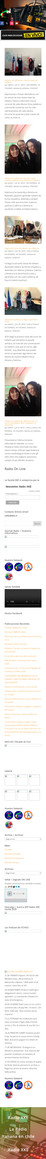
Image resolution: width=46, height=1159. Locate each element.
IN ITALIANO (21, 254)
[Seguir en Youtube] (17, 23)
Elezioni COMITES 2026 (15, 632)
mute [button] (14, 894)
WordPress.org (12, 862)
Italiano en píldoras (21, 88)
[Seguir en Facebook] (2, 23)
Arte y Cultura (33, 251)
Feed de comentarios (14, 858)
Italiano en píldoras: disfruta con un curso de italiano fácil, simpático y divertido (21, 423)
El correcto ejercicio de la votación (20, 656)
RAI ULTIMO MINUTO (22, 971)
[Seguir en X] (7, 23)
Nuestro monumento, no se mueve (21, 686)
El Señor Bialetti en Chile (16, 627)
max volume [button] (23, 894)
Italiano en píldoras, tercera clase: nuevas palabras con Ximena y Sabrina (22, 179)
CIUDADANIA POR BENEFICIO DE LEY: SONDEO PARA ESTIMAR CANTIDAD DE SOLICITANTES (22, 679)
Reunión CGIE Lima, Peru (16, 644)
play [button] (9, 893)
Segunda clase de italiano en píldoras (22, 248)
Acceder (8, 849)
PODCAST (34, 88)
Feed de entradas (13, 853)
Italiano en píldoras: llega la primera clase (21, 320)
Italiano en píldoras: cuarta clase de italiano (21, 81)
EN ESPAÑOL (32, 85)
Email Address (12, 494)
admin (10, 85)
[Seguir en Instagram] (12, 23)
